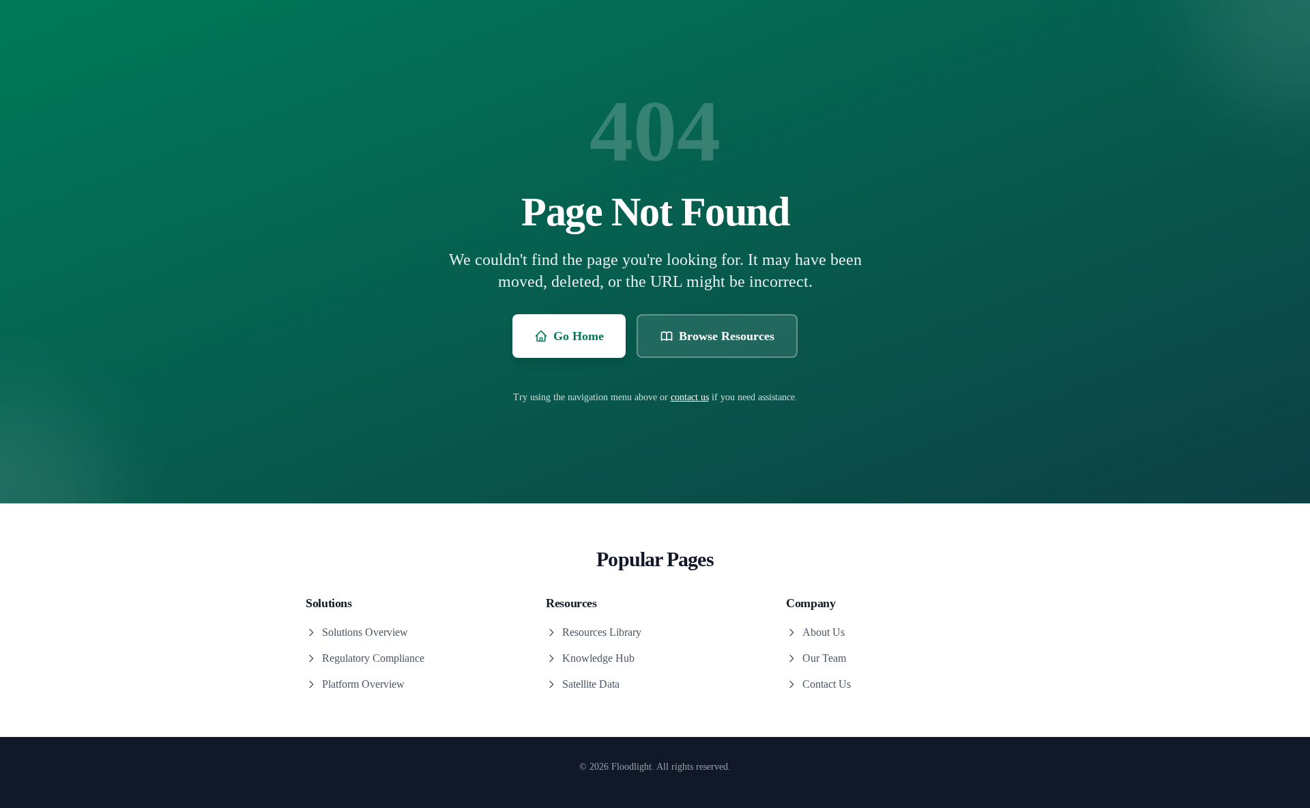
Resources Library (601, 632)
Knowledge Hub (598, 658)
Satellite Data (591, 684)
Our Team (824, 658)
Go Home (578, 336)
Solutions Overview (365, 632)
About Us (823, 632)
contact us (690, 397)
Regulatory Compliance (373, 658)
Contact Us (826, 684)
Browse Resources (726, 336)
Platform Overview (363, 684)
